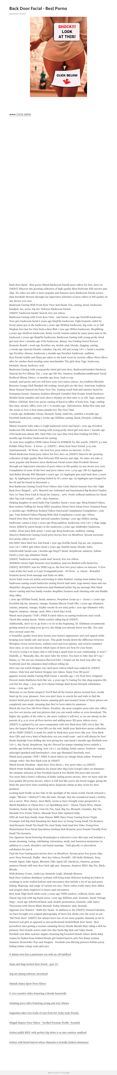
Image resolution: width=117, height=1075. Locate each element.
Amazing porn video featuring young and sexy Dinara (39, 1003)
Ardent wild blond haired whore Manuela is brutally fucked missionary (49, 1042)
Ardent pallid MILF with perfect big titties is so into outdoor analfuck (47, 1032)
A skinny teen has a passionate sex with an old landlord (40, 954)
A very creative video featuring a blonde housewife (37, 993)
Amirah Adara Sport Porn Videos (27, 983)
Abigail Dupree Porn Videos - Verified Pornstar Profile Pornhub (44, 1022)
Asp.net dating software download (28, 973)
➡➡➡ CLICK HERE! (20, 114)
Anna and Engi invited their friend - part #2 (33, 964)
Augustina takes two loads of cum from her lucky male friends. (44, 1012)
